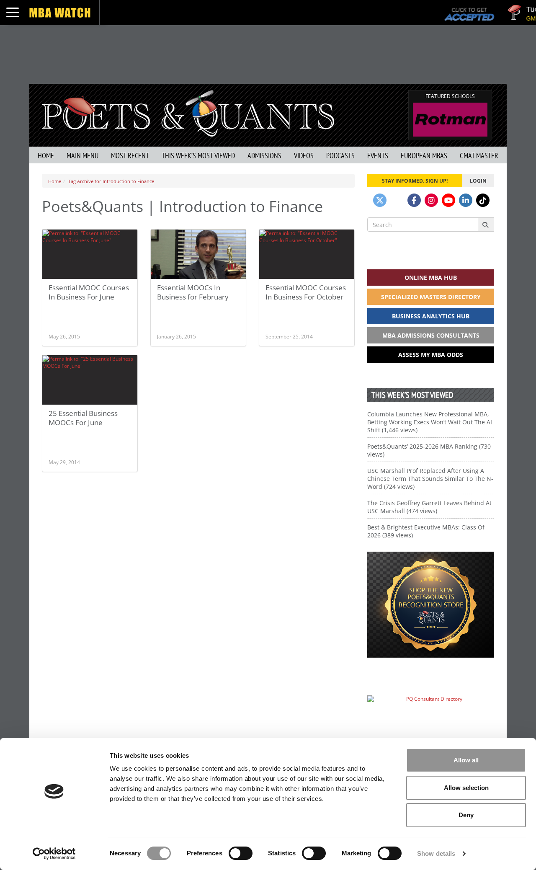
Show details (436, 853)
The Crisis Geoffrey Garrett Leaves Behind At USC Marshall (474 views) (429, 507)
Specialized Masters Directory (431, 297)
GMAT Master (479, 155)
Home (46, 155)
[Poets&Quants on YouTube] (448, 200)
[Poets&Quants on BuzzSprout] (397, 200)
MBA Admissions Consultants (430, 335)
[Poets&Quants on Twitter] (380, 200)
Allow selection (466, 787)
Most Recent (130, 155)
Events (377, 155)
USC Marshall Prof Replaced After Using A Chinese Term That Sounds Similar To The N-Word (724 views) (430, 479)
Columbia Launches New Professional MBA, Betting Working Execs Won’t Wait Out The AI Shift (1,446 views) (429, 422)
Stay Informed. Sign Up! (415, 180)
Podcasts (340, 155)
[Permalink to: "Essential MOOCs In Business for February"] (198, 256)
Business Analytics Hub (430, 316)
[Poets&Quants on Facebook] (414, 200)
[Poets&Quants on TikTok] (483, 200)
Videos (304, 155)
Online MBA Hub (431, 277)
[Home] (188, 112)
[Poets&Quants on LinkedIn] (465, 200)
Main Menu (82, 155)
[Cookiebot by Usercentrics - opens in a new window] (54, 853)
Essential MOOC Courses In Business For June (89, 292)
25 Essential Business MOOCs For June (83, 417)
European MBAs (424, 155)
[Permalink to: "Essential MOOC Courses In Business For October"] (306, 254)
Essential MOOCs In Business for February (193, 292)
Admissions (264, 155)
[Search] (486, 224)
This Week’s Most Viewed (198, 155)
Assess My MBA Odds (430, 355)
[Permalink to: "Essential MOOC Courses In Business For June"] (89, 254)
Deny (466, 814)
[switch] (241, 853)
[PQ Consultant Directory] (430, 715)
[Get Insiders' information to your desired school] (430, 605)
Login (478, 180)
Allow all (466, 760)
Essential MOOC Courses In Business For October (305, 292)
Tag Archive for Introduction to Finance (111, 181)
